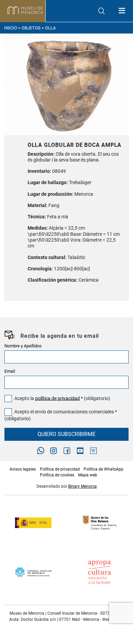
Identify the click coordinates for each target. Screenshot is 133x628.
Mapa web (87, 475)
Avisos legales (23, 469)
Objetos (31, 27)
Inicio (10, 27)
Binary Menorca (82, 486)
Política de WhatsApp (103, 469)
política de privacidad (57, 398)
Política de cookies (57, 475)
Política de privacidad (60, 469)
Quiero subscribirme (66, 434)
